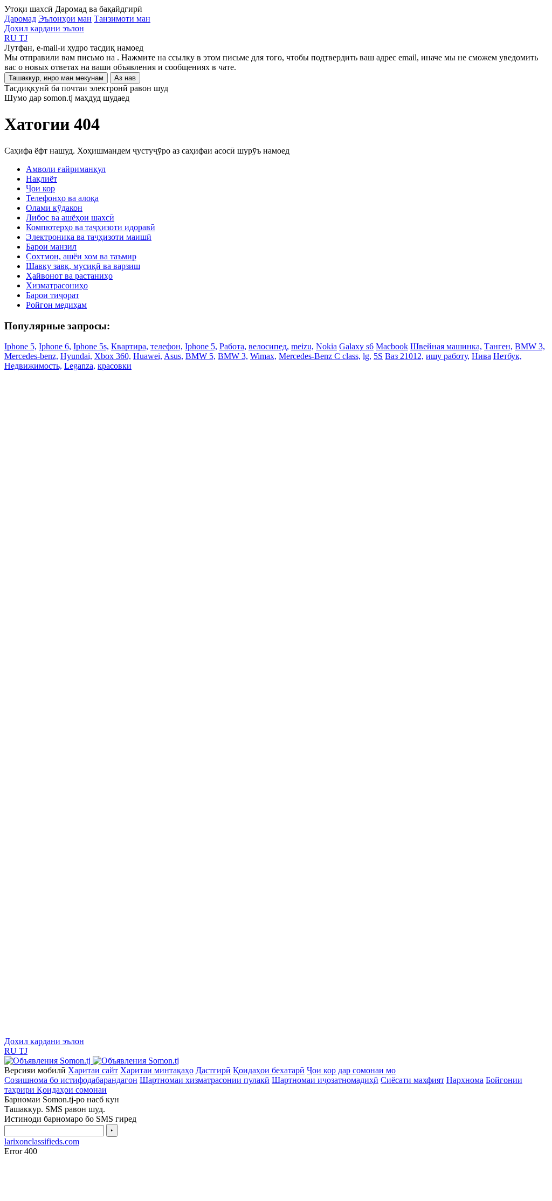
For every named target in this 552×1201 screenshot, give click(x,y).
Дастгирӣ (213, 1070)
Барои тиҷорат (52, 295)
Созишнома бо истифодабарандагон (70, 1080)
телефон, (166, 346)
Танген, (498, 346)
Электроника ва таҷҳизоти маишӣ (88, 236)
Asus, (173, 356)
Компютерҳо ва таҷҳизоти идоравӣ (90, 227)
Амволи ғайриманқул (66, 169)
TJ (23, 38)
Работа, (232, 346)
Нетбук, (507, 356)
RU (11, 38)
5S (378, 356)
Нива (481, 356)
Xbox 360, (112, 356)
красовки (115, 365)
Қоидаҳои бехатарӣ (269, 1070)
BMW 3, (530, 346)
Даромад (20, 18)
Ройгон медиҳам (56, 304)
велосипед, (269, 346)
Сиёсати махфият (412, 1080)
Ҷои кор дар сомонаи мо (351, 1070)
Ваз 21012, (404, 356)
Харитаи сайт (93, 1070)
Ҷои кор (40, 188)
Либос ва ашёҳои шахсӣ (70, 217)
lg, (367, 356)
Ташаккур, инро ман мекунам (56, 78)
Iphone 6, (55, 346)
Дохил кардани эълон (44, 28)
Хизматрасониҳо (57, 285)
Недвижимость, (33, 365)
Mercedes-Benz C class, (320, 356)
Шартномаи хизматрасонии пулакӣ (205, 1080)
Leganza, (79, 365)
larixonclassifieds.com (41, 1141)
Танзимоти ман (122, 18)
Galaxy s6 (356, 346)
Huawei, (147, 356)
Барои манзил (51, 246)
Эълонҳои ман (65, 18)
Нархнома (465, 1080)
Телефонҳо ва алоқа (62, 198)
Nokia (326, 346)
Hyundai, (76, 356)
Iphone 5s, (91, 346)
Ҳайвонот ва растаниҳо (69, 275)
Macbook (392, 346)
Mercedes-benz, (31, 356)
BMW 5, (200, 356)
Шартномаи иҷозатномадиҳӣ (325, 1080)
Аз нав (125, 78)
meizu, (302, 346)
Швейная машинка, (446, 346)
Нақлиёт (41, 178)
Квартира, (129, 346)
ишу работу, (448, 356)
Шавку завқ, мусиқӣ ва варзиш (83, 266)
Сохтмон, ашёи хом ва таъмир (81, 256)
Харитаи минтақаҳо (157, 1070)
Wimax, (263, 356)
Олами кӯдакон (54, 207)
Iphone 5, (20, 346)
